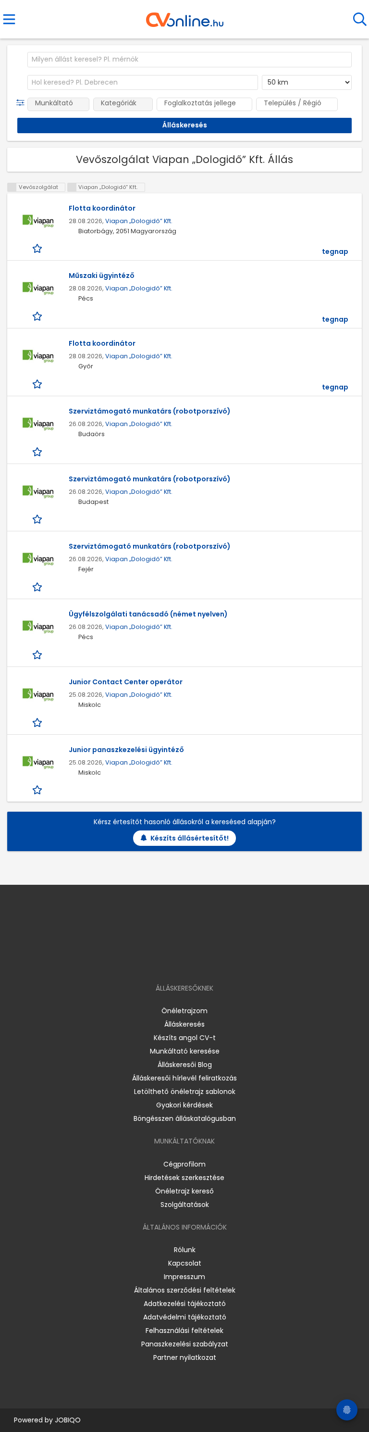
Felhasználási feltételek (184, 1330)
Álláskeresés (184, 1024)
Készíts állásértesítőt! (189, 838)
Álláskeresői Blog (185, 1064)
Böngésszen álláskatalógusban (185, 1118)
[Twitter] (208, 960)
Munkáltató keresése (185, 1051)
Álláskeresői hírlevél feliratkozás (184, 1078)
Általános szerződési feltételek (184, 1290)
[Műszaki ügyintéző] (38, 289)
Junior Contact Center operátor (126, 682)
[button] (22, 103)
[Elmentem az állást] (38, 248)
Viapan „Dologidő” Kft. (138, 221)
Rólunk (185, 1250)
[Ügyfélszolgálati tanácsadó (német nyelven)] (38, 627)
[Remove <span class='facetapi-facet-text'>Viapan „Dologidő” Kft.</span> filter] (72, 187)
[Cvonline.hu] (184, 16)
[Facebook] (163, 960)
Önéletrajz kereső (184, 1191)
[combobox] (189, 59)
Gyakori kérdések (184, 1105)
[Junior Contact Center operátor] (38, 695)
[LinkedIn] (194, 960)
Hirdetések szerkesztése (184, 1177)
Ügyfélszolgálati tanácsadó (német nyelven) (148, 614)
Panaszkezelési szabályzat (184, 1344)
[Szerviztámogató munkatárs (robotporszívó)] (38, 424)
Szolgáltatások (184, 1204)
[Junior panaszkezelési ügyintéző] (38, 763)
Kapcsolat (184, 1263)
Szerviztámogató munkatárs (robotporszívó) (150, 411)
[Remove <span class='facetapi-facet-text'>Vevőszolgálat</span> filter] (12, 187)
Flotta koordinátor (102, 208)
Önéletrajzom (184, 1011)
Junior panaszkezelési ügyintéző (126, 749)
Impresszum (184, 1276)
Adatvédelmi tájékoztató (184, 1317)
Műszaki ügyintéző (102, 275)
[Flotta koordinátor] (38, 221)
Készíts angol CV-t (185, 1038)
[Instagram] (178, 960)
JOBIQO (68, 1420)
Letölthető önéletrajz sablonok (184, 1091)
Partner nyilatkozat (184, 1357)
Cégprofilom (184, 1164)
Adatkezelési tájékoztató (185, 1303)
